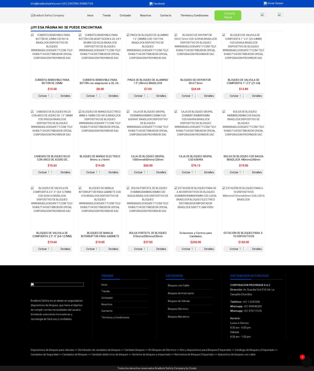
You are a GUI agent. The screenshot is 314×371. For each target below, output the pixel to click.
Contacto (165, 15)
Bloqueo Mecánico (178, 316)
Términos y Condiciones (194, 15)
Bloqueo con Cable (178, 285)
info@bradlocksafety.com (46, 3)
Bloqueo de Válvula (179, 301)
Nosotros (145, 15)
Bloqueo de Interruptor (181, 293)
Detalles (65, 95)
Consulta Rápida (229, 15)
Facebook (159, 3)
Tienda (106, 15)
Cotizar (42, 95)
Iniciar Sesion (275, 3)
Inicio (90, 15)
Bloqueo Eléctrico (178, 308)
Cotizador (125, 15)
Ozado (193, 368)
